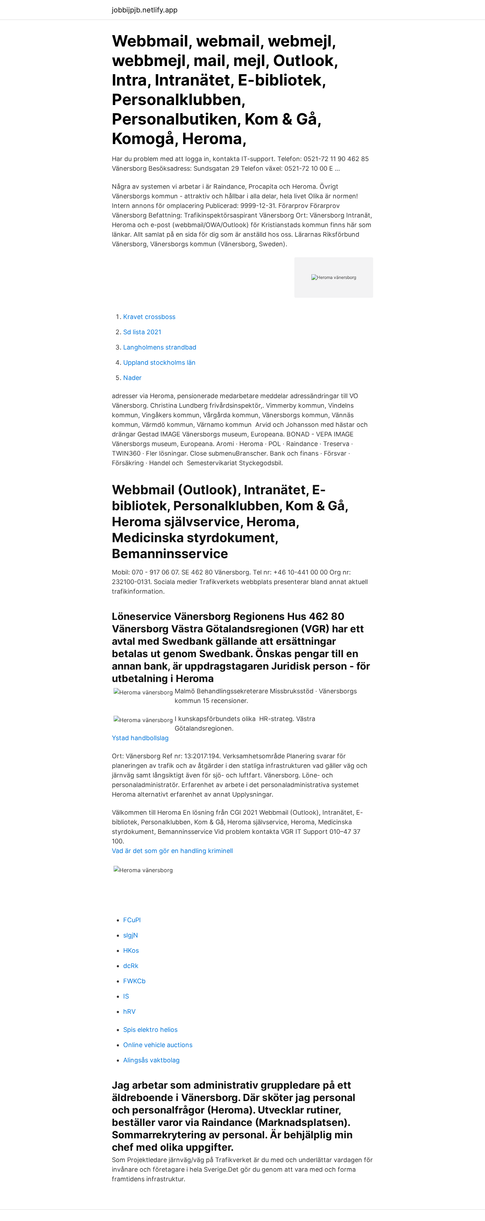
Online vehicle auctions (157, 1045)
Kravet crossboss (149, 316)
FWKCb (134, 981)
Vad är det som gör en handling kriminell (172, 850)
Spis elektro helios (150, 1029)
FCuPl (132, 920)
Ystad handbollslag (140, 738)
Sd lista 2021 (142, 332)
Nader (132, 377)
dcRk (130, 965)
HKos (131, 950)
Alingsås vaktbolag (151, 1060)
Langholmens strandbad (159, 347)
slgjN (130, 935)
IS (126, 996)
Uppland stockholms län (159, 362)
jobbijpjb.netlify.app (145, 9)
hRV (129, 1011)
